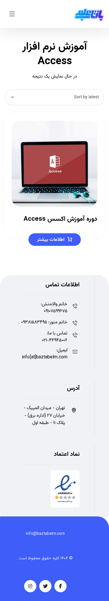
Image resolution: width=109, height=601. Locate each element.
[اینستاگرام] (30, 586)
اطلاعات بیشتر (51, 239)
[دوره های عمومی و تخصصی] (88, 14)
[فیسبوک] (60, 586)
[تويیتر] (45, 586)
